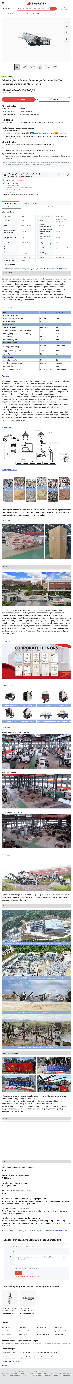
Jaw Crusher (23, 1327)
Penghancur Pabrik (9, 1352)
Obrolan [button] (55, 99)
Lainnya (4, 1365)
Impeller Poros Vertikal (60, 1331)
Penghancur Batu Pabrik (26, 1357)
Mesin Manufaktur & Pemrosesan (16, 14)
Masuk (5, 194)
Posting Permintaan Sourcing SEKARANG (28, 1276)
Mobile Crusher (6, 1334)
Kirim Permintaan (19, 99)
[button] (64, 207)
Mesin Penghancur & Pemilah (34, 14)
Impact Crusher (58, 1327)
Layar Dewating (58, 1334)
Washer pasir (23, 1334)
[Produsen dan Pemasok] (36, 3)
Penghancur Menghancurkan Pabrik (46, 1352)
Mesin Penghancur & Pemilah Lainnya (54, 14)
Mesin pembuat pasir (42, 1334)
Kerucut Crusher (41, 1327)
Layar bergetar (40, 1331)
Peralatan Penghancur (25, 1352)
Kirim (18, 1273)
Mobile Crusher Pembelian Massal (13, 1361)
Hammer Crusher (7, 1331)
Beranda (4, 14)
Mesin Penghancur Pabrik (44, 1357)
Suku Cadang (6, 1327)
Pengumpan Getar (24, 1331)
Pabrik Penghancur (9, 1357)
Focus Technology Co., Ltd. (31, 1372)
